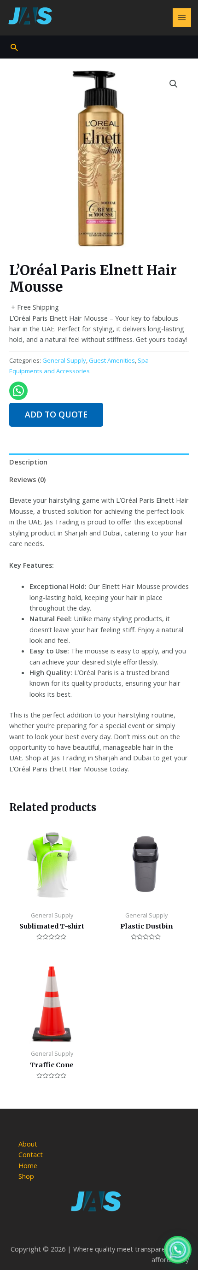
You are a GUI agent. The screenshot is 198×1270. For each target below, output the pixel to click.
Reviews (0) (27, 479)
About (27, 1143)
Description (28, 461)
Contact (30, 1154)
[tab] (99, 462)
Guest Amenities (112, 360)
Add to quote (56, 414)
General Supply (64, 360)
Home (27, 1165)
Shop (26, 1176)
